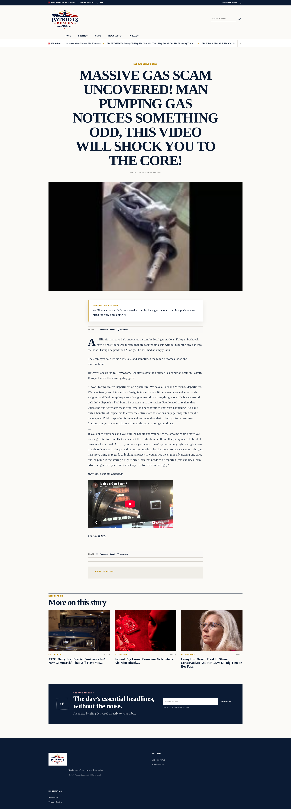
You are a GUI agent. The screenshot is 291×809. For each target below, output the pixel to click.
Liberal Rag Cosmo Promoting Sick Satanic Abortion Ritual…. (144, 661)
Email (112, 329)
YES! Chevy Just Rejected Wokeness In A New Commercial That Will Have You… (76, 661)
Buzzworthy (141, 64)
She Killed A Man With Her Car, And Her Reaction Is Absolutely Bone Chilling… (226, 43)
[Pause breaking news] (239, 43)
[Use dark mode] (240, 3)
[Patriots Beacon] (64, 19)
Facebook (104, 329)
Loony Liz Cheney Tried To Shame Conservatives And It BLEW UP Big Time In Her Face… (211, 662)
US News (152, 64)
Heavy (102, 535)
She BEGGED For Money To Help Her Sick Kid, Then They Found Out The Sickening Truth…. (138, 43)
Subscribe (226, 701)
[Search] (239, 19)
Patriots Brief (229, 3)
